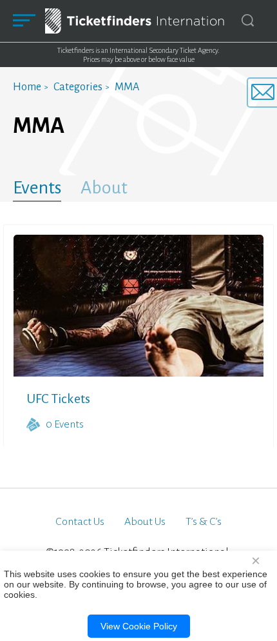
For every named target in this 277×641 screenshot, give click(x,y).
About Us (145, 522)
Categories (77, 87)
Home (27, 87)
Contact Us (79, 522)
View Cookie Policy (138, 626)
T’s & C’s (204, 522)
